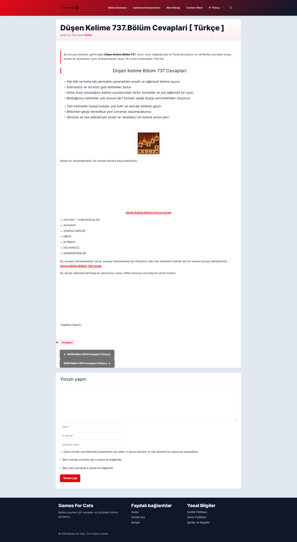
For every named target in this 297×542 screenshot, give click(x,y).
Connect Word (194, 7)
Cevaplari (67, 342)
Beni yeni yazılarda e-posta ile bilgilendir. (88, 468)
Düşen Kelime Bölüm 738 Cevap (81, 266)
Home (135, 512)
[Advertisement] (148, 187)
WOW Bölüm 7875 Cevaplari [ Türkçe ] (85, 363)
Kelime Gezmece (117, 7)
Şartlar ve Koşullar (198, 522)
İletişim (135, 522)
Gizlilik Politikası (197, 512)
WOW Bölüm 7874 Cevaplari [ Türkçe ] (89, 354)
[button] (231, 7)
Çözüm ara (138, 517)
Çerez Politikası (196, 517)
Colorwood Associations (146, 7)
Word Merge (173, 7)
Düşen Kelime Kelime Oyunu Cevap (148, 212)
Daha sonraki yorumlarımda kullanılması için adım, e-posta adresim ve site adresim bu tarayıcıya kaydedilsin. (131, 451)
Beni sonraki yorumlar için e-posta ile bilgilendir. (92, 459)
